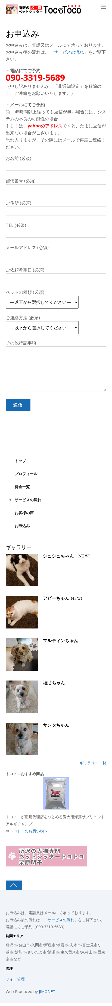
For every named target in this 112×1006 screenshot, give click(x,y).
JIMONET (47, 991)
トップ (20, 460)
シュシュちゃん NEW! (66, 556)
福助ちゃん (54, 683)
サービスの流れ (69, 52)
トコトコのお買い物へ (29, 830)
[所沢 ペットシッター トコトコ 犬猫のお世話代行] (44, 11)
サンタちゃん (56, 725)
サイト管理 (15, 979)
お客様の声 (24, 512)
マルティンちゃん (61, 640)
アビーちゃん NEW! (62, 598)
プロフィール (26, 473)
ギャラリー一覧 (93, 762)
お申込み (22, 34)
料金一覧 (22, 486)
